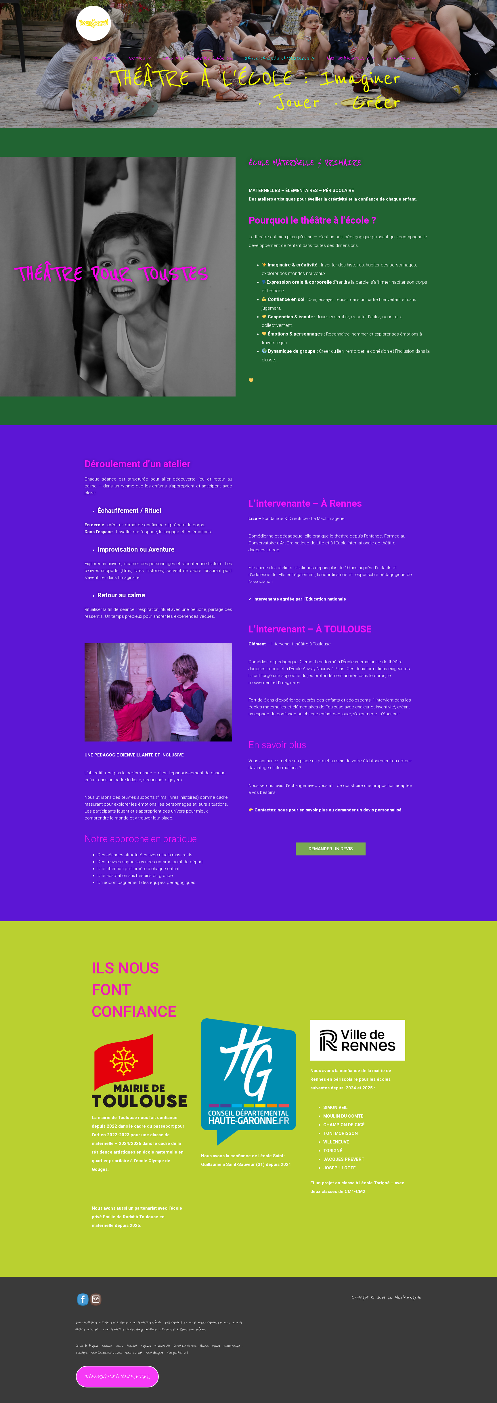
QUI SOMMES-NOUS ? (348, 58)
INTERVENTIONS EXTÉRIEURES (277, 58)
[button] (331, 848)
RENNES (137, 58)
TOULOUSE (101, 58)
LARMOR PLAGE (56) (214, 58)
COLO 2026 (173, 58)
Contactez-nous (401, 58)
